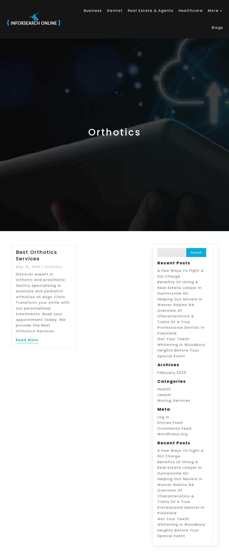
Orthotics (54, 267)
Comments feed (174, 428)
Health (164, 389)
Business (93, 10)
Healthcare (190, 10)
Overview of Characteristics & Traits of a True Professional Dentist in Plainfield (181, 322)
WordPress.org (172, 434)
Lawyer (164, 394)
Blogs (217, 27)
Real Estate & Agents (151, 10)
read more (27, 340)
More (213, 10)
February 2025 (171, 372)
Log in (163, 417)
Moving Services (174, 400)
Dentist (115, 10)
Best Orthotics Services (36, 255)
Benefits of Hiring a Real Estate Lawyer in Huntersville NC (179, 288)
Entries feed (170, 422)
